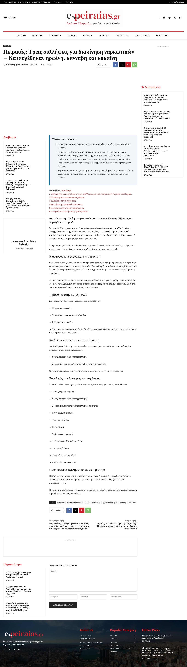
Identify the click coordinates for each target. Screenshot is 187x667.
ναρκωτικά (96, 503)
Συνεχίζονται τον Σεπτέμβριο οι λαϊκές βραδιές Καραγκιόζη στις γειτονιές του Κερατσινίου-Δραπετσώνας (18, 203)
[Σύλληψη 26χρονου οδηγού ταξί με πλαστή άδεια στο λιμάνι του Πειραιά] (37, 575)
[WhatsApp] (134, 64)
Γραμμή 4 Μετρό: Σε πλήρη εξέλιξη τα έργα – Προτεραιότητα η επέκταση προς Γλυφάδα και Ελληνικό (116, 526)
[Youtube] (19, 649)
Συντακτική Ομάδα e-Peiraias (17, 64)
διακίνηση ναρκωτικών (75, 503)
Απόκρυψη (66, 190)
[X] (174, 18)
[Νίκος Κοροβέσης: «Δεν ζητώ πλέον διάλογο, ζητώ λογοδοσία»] (179, 638)
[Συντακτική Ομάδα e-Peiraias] (24, 230)
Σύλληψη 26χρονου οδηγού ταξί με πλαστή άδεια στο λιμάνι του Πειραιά (18, 574)
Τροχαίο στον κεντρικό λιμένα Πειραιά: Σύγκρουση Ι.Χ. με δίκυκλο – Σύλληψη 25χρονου (18, 590)
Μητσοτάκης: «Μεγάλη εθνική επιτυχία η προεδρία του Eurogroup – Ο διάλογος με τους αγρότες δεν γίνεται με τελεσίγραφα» (69, 526)
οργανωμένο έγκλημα (110, 503)
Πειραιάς (123, 503)
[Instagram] (164, 18)
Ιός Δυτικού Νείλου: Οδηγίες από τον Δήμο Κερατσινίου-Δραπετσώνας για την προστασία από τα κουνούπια (18, 166)
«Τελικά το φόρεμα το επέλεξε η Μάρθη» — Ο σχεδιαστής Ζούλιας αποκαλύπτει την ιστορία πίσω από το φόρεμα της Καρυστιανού (157, 651)
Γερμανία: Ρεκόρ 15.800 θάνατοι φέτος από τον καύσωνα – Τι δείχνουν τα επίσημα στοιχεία (17, 149)
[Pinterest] (128, 64)
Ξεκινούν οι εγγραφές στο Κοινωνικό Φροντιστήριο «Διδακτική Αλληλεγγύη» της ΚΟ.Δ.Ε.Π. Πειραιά (17, 606)
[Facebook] (159, 18)
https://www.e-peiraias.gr (24, 248)
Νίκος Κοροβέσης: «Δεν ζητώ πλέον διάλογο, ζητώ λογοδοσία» (157, 636)
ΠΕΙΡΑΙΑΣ (7, 46)
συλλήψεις (132, 503)
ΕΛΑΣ (87, 503)
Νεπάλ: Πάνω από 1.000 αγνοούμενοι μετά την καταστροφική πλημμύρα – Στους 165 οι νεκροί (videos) (18, 185)
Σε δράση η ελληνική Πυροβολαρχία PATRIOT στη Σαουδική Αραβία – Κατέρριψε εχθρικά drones (156, 168)
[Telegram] (169, 18)
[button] (180, 18)
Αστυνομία (60, 503)
